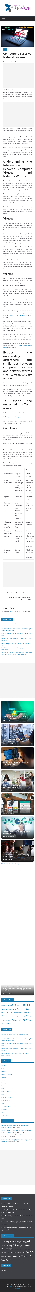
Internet (16, 1012)
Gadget (21, 1009)
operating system (13, 1016)
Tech (5, 49)
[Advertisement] (19, 75)
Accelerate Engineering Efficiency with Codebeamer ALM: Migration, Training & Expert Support (16, 854)
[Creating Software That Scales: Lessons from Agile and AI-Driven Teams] (17, 735)
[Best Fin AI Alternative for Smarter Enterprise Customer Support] (17, 712)
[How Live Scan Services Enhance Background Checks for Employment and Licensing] (17, 929)
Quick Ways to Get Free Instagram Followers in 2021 (19, 598)
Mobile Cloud (28, 1012)
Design (19, 1005)
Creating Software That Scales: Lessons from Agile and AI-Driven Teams (16, 740)
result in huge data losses (18, 315)
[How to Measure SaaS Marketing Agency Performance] (17, 827)
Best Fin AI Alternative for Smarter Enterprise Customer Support (14, 717)
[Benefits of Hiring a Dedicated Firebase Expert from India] (17, 758)
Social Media (5, 1020)
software (15, 1020)
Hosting (9, 1012)
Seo (29, 1015)
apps (11, 1005)
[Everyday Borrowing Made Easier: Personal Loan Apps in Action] (17, 804)
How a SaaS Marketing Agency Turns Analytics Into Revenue (15, 786)
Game (3, 1080)
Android (4, 1005)
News (4, 1016)
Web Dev (6, 1023)
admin (18, 61)
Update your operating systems (13, 417)
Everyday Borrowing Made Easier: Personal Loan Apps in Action (17, 809)
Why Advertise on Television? (14, 593)
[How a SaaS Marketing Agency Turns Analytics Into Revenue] (17, 781)
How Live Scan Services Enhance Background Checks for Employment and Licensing (17, 988)
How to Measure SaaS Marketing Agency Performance (16, 832)
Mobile (21, 1012)
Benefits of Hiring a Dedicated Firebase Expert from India (16, 763)
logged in (13, 611)
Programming (22, 1016)
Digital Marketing (6, 1074)
